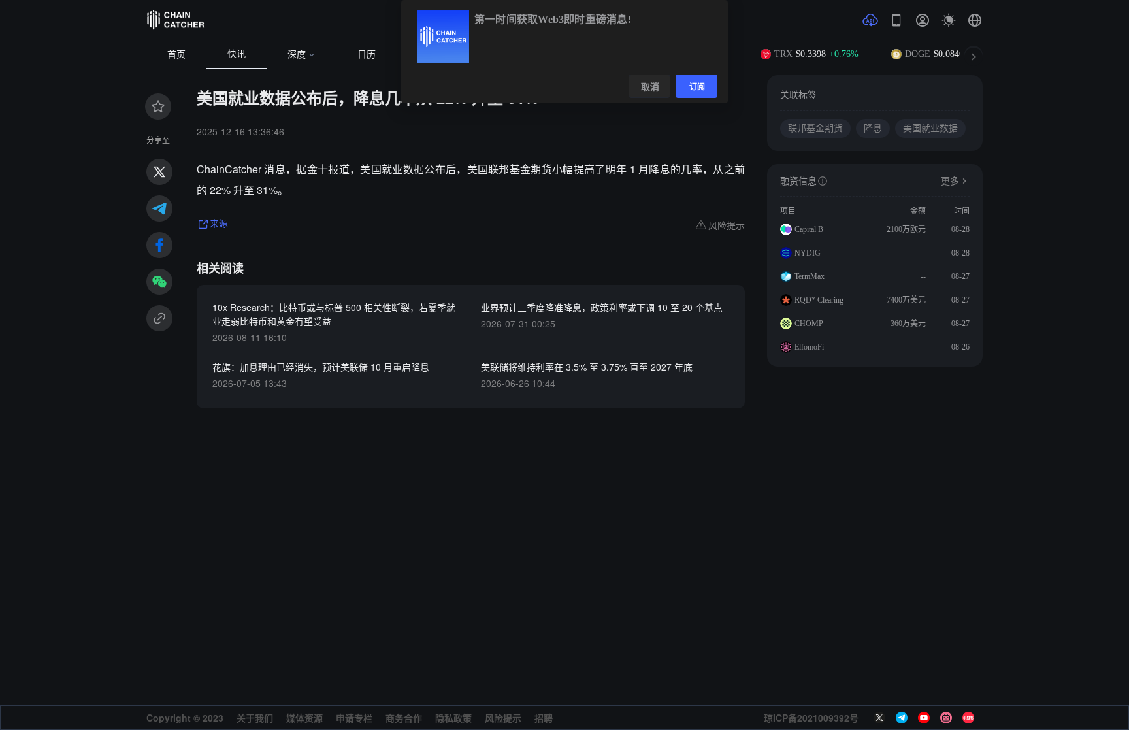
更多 (950, 181)
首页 (176, 54)
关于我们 (255, 717)
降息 (873, 128)
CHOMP (808, 323)
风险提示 (503, 717)
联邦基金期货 (815, 128)
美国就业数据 (930, 128)
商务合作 (403, 717)
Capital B (808, 229)
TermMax (809, 276)
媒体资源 (304, 717)
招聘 (543, 717)
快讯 (236, 54)
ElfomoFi (809, 347)
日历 (366, 54)
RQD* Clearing (818, 300)
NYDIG (807, 252)
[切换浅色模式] (949, 20)
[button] (975, 20)
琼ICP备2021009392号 (811, 717)
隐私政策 (453, 717)
